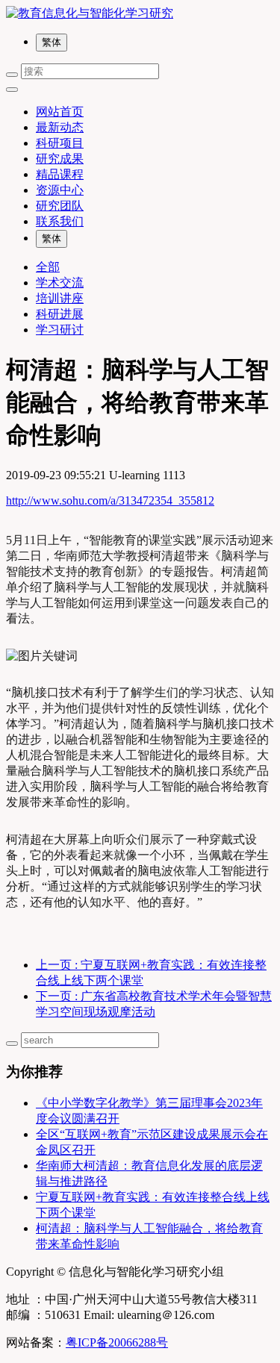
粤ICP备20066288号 (117, 1342)
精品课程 (60, 174)
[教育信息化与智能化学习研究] (140, 14)
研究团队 (60, 205)
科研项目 (60, 143)
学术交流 (60, 282)
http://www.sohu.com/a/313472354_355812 (110, 500)
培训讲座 (60, 298)
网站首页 (60, 111)
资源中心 (60, 190)
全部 (48, 267)
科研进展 (60, 314)
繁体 (51, 42)
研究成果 (60, 158)
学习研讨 (60, 329)
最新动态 (60, 127)
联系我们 (60, 221)
